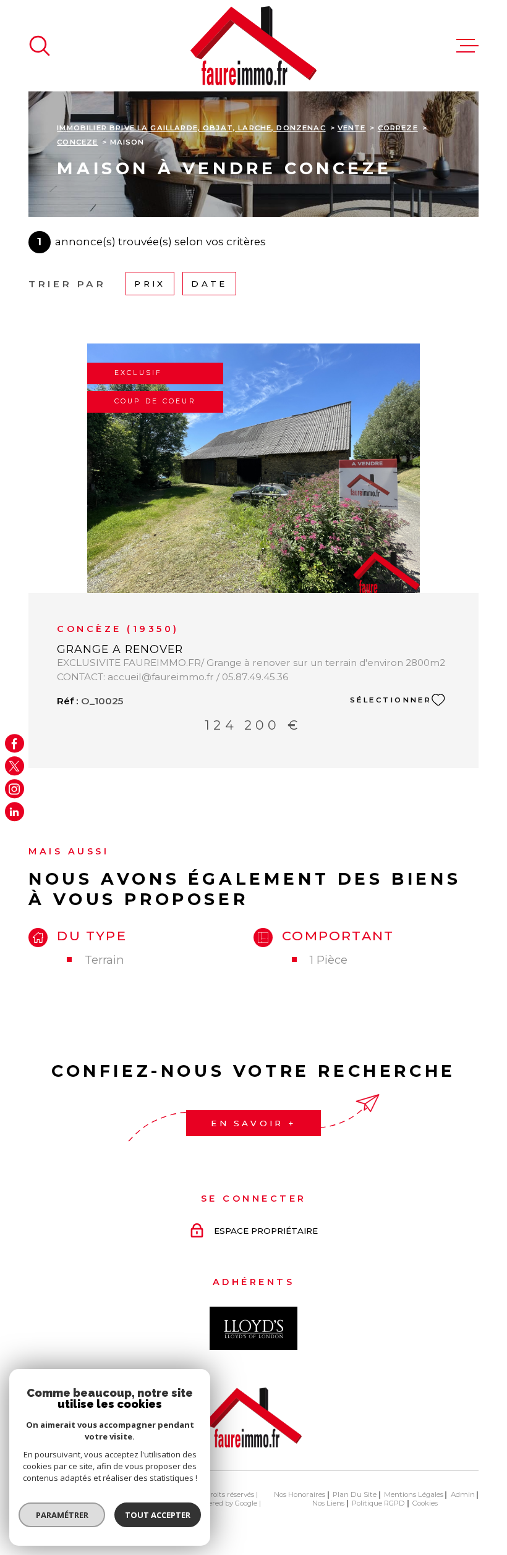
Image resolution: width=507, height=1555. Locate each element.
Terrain (104, 960)
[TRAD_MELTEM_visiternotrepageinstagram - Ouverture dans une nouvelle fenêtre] (14, 789)
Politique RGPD (378, 1503)
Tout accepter (157, 1514)
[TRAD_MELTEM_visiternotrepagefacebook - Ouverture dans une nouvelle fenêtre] (14, 743)
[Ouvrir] (39, 46)
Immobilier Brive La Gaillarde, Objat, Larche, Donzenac (191, 128)
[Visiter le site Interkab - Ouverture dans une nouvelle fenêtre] (253, 1328)
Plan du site (355, 1494)
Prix (149, 284)
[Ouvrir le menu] (467, 46)
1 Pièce (328, 960)
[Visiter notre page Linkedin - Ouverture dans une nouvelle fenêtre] (14, 812)
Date (209, 284)
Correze (398, 128)
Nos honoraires (299, 1494)
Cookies (425, 1503)
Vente (352, 128)
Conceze (77, 142)
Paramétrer (62, 1514)
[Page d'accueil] (253, 45)
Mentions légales (413, 1494)
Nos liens (328, 1503)
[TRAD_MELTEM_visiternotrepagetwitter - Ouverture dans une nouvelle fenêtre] (14, 766)
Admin (463, 1494)
